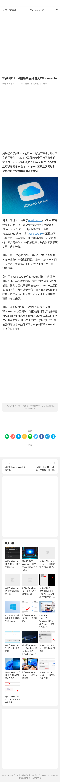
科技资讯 (23, 10)
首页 (4, 10)
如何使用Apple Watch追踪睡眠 (15, 468)
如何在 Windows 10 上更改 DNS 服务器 (47, 648)
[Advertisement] (30, 44)
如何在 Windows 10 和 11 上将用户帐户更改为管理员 (47, 564)
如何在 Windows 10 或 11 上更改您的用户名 (12, 699)
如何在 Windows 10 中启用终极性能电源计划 (29, 591)
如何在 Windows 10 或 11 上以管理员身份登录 (47, 675)
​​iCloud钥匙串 (22, 449)
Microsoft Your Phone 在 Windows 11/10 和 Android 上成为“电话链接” (47, 621)
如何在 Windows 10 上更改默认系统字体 (12, 591)
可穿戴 (12, 10)
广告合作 (37, 775)
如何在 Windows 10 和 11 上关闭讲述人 (30, 618)
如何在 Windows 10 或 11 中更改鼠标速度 (30, 675)
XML (51, 775)
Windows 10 (35, 220)
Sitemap (45, 775)
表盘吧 (30, 3)
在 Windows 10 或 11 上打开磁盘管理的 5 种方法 (12, 675)
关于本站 (20, 775)
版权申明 (28, 775)
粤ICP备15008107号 (32, 778)
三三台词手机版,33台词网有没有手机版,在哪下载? (44, 468)
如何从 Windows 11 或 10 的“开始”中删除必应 (12, 564)
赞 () (30, 421)
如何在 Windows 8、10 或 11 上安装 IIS (12, 648)
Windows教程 (37, 10)
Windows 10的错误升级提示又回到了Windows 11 (12, 618)
